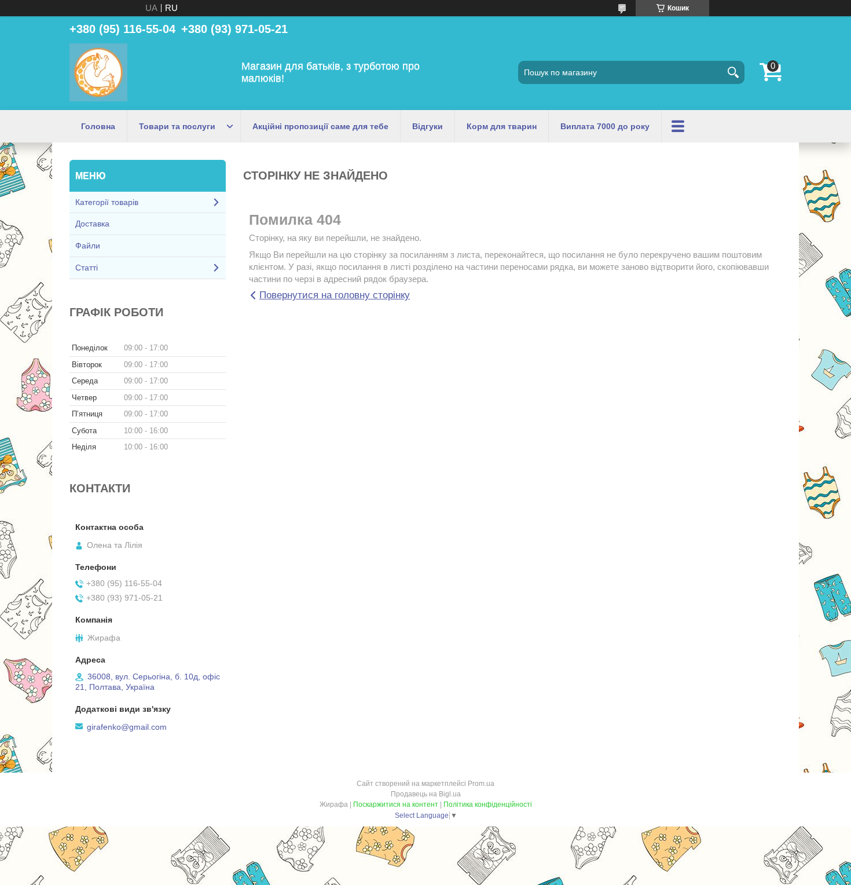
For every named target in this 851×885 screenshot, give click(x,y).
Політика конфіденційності (487, 804)
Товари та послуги (177, 126)
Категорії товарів (106, 202)
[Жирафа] (98, 72)
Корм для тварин (502, 126)
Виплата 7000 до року (605, 126)
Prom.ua (481, 784)
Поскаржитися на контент (395, 804)
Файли (87, 245)
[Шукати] (732, 72)
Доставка (92, 223)
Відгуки (427, 126)
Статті (86, 267)
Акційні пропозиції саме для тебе (320, 126)
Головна (98, 126)
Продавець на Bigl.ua (426, 794)
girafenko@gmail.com (127, 727)
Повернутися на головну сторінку (334, 295)
